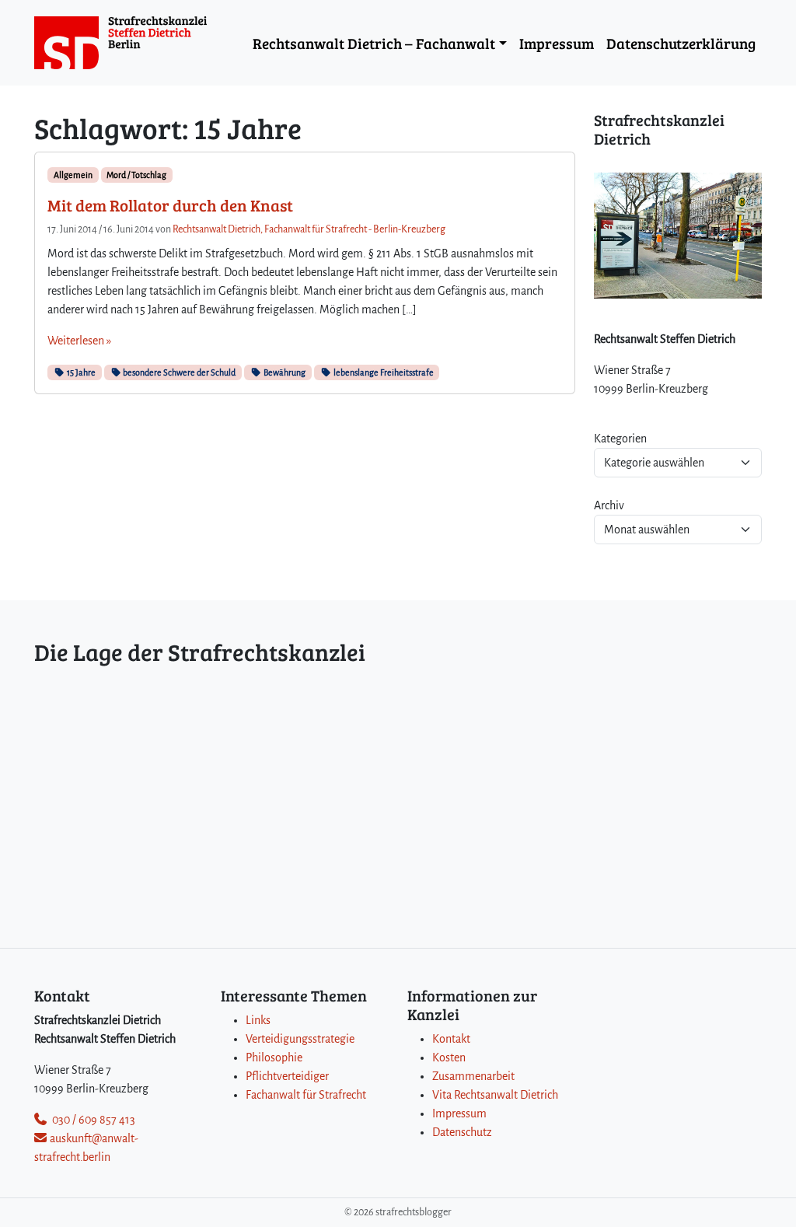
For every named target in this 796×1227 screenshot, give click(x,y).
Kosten (449, 1057)
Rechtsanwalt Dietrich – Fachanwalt (374, 43)
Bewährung (283, 372)
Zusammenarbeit (473, 1076)
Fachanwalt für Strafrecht (306, 1095)
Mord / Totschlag (136, 175)
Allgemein (73, 175)
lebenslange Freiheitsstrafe (383, 372)
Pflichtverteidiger (287, 1076)
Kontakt (451, 1039)
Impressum (556, 43)
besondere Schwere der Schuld (178, 372)
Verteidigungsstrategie (300, 1039)
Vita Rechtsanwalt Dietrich (495, 1095)
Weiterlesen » (79, 340)
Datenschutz (462, 1132)
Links (258, 1020)
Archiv (609, 505)
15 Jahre (80, 372)
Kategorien (620, 438)
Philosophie (274, 1057)
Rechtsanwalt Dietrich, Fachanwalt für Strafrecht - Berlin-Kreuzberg (309, 229)
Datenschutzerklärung (681, 43)
